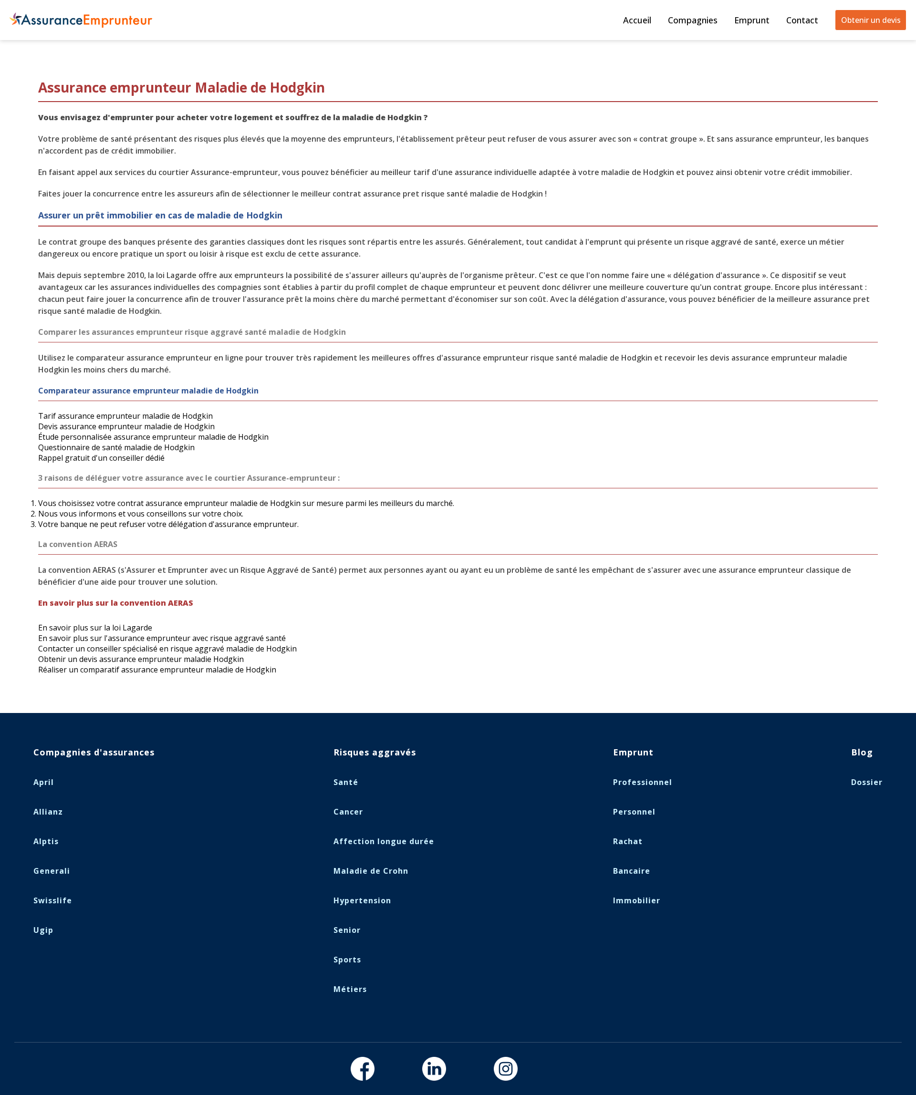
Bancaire (631, 871)
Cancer (348, 811)
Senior (347, 930)
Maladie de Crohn (370, 871)
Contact (802, 20)
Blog (862, 752)
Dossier (867, 782)
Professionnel (642, 782)
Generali (51, 871)
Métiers (350, 989)
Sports (347, 959)
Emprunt (752, 20)
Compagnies (693, 20)
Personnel (634, 811)
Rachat (628, 841)
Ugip (43, 930)
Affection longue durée (383, 841)
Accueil (637, 20)
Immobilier (636, 900)
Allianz (48, 811)
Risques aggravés (374, 752)
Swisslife (52, 900)
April (43, 782)
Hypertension (362, 900)
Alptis (46, 841)
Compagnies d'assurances (94, 752)
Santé (345, 782)
